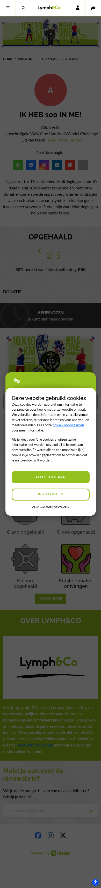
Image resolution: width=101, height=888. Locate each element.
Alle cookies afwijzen (50, 506)
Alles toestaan (50, 477)
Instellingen (50, 494)
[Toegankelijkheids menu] (95, 882)
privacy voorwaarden (68, 425)
